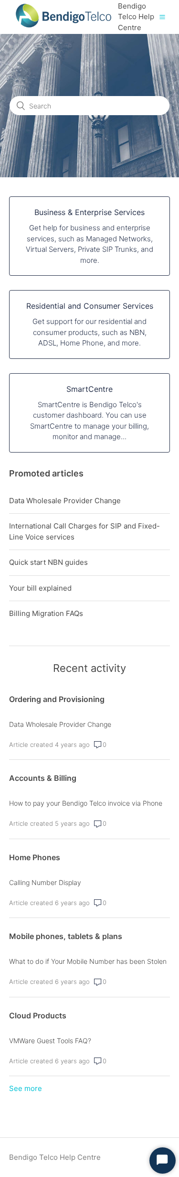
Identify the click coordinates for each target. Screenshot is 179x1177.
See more (25, 1088)
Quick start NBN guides (48, 562)
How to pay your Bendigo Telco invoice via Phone (85, 803)
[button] (162, 16)
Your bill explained (40, 588)
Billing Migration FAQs (46, 613)
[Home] (63, 31)
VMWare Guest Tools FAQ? (50, 1041)
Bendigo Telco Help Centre (55, 1157)
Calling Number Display (45, 882)
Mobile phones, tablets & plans (65, 936)
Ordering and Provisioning (57, 699)
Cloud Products (37, 1015)
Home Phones (34, 857)
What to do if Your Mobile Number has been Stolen (88, 961)
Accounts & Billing (42, 778)
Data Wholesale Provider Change (65, 500)
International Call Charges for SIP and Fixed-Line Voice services (84, 531)
